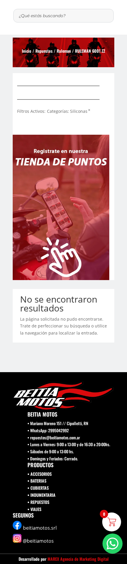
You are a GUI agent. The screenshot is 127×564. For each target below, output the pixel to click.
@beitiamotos (38, 541)
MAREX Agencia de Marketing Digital (78, 559)
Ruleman (64, 51)
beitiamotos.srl (40, 528)
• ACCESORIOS (39, 474)
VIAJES (35, 509)
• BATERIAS (36, 481)
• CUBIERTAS (38, 488)
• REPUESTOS (38, 502)
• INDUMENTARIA (41, 495)
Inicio (26, 51)
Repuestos (44, 51)
